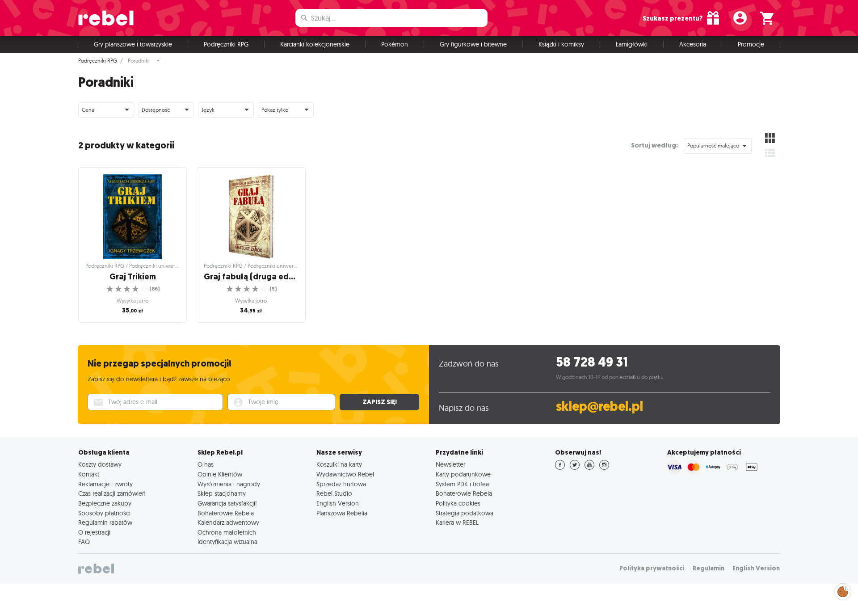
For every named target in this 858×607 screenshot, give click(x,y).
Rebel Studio (334, 493)
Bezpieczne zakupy (104, 503)
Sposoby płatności (104, 513)
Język (208, 109)
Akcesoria (692, 44)
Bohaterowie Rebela (226, 513)
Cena (88, 109)
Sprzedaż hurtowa (341, 484)
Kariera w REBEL (457, 522)
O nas (206, 464)
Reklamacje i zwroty (105, 484)
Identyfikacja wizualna (227, 542)
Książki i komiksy (561, 44)
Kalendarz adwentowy (228, 522)
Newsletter (450, 464)
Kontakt (88, 474)
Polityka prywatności (651, 568)
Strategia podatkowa (464, 513)
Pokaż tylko (274, 109)
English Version (337, 503)
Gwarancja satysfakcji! (227, 503)
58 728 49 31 (592, 362)
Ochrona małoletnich (227, 532)
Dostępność (156, 109)
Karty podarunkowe (463, 474)
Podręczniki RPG (226, 44)
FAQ (84, 542)
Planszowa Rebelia (341, 513)
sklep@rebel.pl (599, 406)
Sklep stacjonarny (222, 493)
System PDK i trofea (462, 484)
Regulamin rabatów (105, 522)
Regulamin (708, 568)
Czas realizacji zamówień (112, 493)
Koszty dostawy (100, 464)
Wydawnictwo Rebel (345, 474)
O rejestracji (94, 532)
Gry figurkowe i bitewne (473, 44)
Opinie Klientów (220, 474)
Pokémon (394, 44)
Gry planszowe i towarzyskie (133, 44)
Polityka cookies (458, 503)
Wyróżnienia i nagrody (229, 484)
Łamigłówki (632, 44)
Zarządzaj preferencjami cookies (843, 590)
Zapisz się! (379, 401)
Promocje (751, 44)
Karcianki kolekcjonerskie (314, 44)
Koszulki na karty (339, 464)
